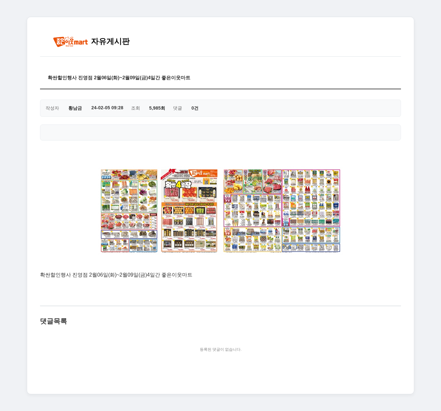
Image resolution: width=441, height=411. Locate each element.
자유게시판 (109, 41)
